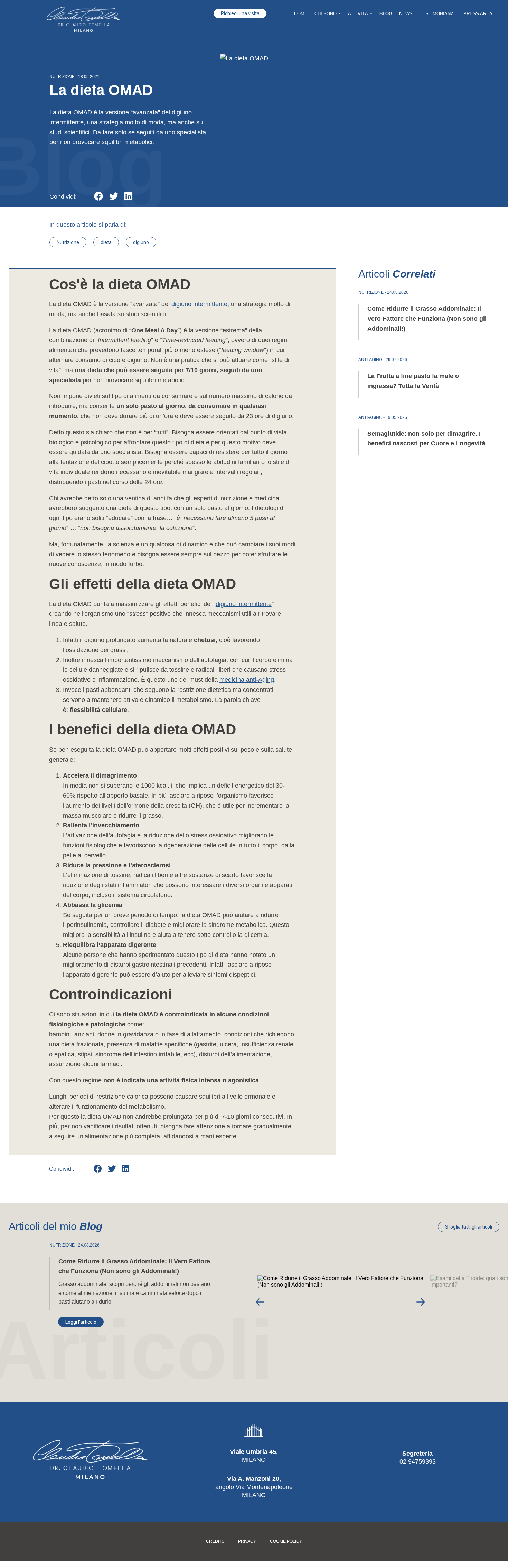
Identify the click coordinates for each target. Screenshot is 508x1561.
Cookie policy (286, 1541)
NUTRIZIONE (62, 76)
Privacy (247, 1541)
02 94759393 (417, 1461)
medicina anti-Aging (246, 679)
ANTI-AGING (370, 359)
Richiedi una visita (240, 13)
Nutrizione (68, 242)
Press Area (477, 13)
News (406, 13)
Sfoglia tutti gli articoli (468, 1227)
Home (301, 13)
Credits (215, 1541)
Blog (385, 13)
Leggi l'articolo (80, 1322)
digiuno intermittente (199, 304)
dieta (106, 242)
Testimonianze (438, 13)
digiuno (141, 242)
